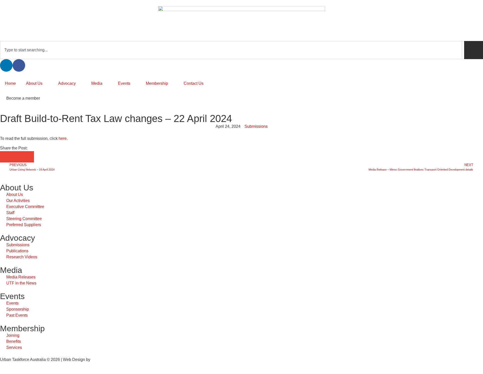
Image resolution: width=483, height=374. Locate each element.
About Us (34, 83)
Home (10, 83)
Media (96, 83)
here (63, 138)
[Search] (473, 50)
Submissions (256, 126)
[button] (5, 156)
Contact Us (194, 83)
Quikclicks (100, 359)
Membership (157, 83)
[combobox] (231, 50)
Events (124, 83)
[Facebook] (19, 65)
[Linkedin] (6, 65)
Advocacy (67, 83)
